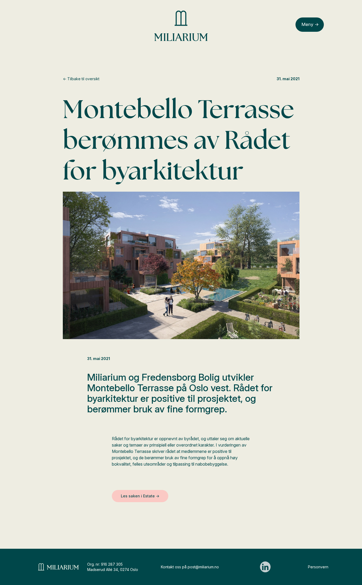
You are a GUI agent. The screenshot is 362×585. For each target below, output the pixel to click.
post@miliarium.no (203, 567)
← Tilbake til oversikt (81, 78)
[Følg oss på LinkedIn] (265, 566)
